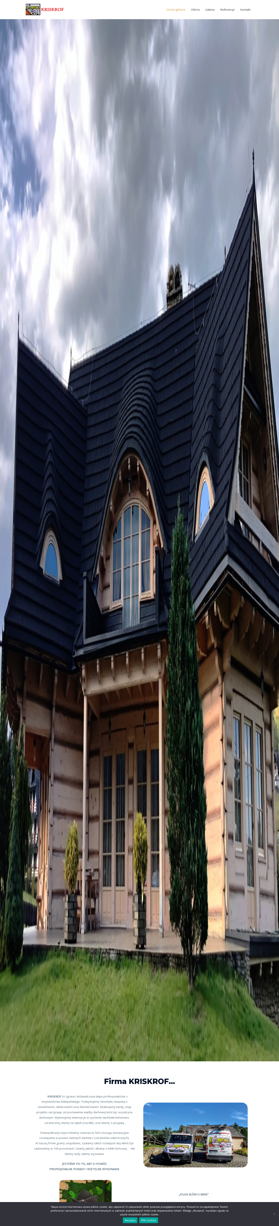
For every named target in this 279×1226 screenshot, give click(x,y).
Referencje (227, 9)
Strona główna (175, 9)
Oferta (195, 9)
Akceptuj (130, 1220)
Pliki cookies (148, 1220)
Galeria (209, 9)
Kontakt (245, 9)
